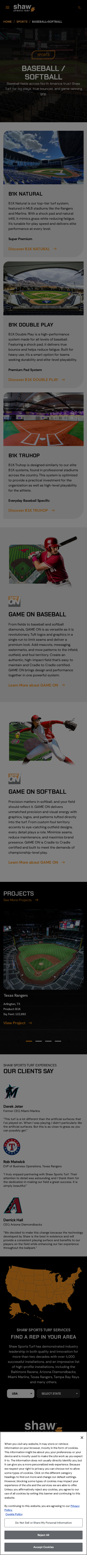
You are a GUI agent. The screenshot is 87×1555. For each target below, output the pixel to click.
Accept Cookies (43, 1547)
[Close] (82, 1437)
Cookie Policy (14, 1514)
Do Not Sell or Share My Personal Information (43, 1522)
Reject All (43, 1535)
